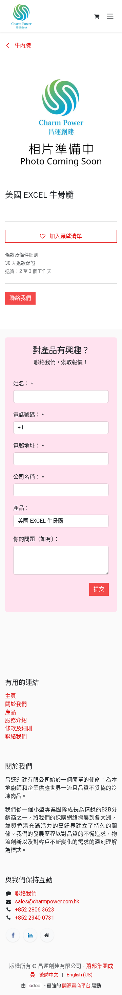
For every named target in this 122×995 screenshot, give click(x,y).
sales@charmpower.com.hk (47, 901)
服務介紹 (16, 720)
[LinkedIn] (30, 935)
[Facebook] (13, 935)
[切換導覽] (110, 16)
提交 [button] (99, 589)
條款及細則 (18, 728)
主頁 (10, 696)
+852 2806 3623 (34, 909)
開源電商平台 (76, 985)
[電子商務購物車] (96, 16)
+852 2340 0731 (34, 918)
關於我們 (16, 704)
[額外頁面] (47, 935)
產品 (10, 712)
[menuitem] (48, 974)
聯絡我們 (20, 298)
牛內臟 (22, 45)
